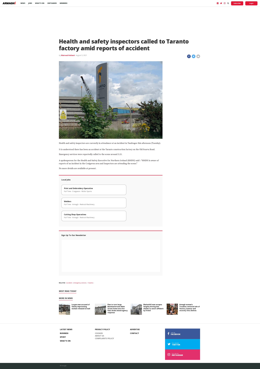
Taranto (90, 283)
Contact (134, 333)
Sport (63, 337)
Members (63, 3)
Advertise (135, 329)
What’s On (39, 3)
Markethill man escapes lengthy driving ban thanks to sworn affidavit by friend (153, 308)
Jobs (30, 3)
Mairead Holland (68, 55)
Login (251, 3)
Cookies (99, 333)
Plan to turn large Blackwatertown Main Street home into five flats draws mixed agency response (118, 309)
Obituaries (52, 3)
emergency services (79, 283)
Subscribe (237, 3)
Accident (69, 283)
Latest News (66, 329)
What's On (65, 341)
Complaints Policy (104, 338)
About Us (99, 336)
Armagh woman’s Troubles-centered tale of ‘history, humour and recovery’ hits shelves (189, 308)
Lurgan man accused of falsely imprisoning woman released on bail (81, 307)
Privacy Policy (102, 329)
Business (64, 333)
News (23, 3)
